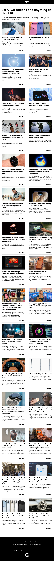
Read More (21, 50)
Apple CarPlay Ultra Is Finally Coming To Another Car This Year (12, 376)
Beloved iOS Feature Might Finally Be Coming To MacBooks (13, 273)
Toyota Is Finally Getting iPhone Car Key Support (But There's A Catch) (40, 516)
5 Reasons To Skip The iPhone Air (40, 374)
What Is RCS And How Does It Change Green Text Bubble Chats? (12, 342)
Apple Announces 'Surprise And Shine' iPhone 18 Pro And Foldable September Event (13, 71)
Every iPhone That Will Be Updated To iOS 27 (38, 273)
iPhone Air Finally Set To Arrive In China (40, 38)
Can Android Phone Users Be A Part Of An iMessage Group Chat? (12, 205)
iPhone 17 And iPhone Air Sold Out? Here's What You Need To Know (12, 137)
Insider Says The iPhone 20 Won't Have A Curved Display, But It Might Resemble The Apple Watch (13, 481)
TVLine (26, 550)
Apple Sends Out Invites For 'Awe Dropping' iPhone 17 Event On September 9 (40, 171)
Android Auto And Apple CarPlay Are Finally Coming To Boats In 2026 (40, 240)
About (18, 542)
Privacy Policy (33, 542)
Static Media (20, 544)
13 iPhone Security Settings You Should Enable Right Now (13, 104)
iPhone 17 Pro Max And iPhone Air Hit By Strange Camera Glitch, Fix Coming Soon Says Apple (40, 446)
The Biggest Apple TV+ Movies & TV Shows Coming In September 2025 (40, 306)
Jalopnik (21, 550)
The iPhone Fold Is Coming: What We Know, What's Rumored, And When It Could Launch (40, 410)
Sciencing (32, 550)
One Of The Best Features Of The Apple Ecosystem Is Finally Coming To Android (40, 342)
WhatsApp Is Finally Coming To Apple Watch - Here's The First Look (13, 171)
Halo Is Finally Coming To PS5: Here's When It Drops (39, 136)
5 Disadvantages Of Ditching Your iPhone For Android (12, 38)
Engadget (15, 550)
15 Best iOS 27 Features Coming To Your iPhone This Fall (40, 205)
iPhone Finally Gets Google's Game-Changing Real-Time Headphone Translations (39, 480)
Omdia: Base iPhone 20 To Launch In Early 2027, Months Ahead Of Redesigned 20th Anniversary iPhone (12, 307)
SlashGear (38, 550)
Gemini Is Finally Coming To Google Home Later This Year (39, 104)
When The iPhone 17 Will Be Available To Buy (38, 70)
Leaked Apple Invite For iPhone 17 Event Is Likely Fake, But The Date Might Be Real (13, 239)
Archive (24, 542)
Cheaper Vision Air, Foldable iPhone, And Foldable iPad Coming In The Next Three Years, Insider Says (13, 411)
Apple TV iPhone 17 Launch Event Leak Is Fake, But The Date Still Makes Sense (13, 446)
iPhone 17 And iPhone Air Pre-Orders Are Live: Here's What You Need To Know (13, 516)
